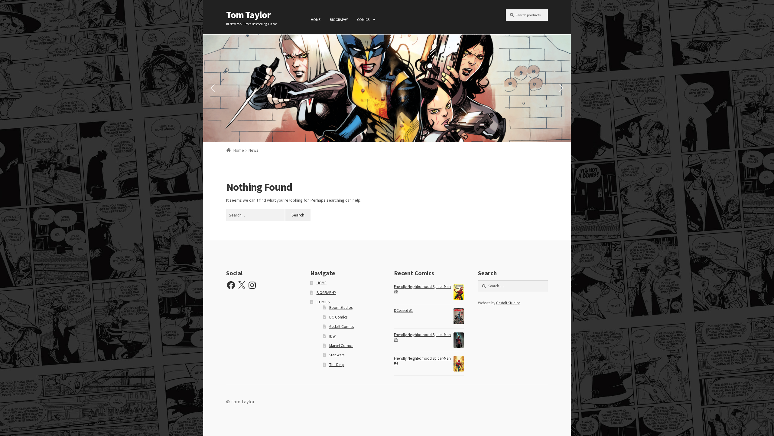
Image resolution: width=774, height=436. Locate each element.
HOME (315, 19)
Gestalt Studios (508, 303)
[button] (212, 88)
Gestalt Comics (341, 326)
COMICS (363, 19)
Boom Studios (341, 307)
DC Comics (338, 317)
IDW (332, 336)
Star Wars (336, 355)
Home (238, 150)
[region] (387, 88)
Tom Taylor (248, 15)
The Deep (336, 364)
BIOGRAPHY (339, 19)
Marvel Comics (341, 345)
